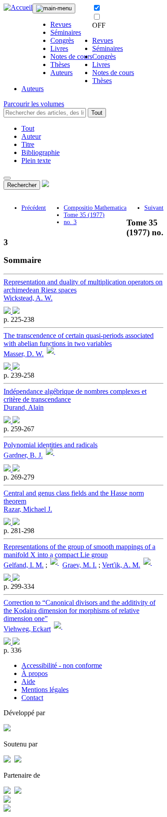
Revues (60, 24)
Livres (59, 48)
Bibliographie (40, 152)
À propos (34, 673)
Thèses (60, 64)
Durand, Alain (24, 407)
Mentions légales (45, 689)
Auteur (31, 136)
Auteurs (61, 72)
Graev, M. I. (79, 565)
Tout (96, 112)
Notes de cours (71, 56)
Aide (28, 681)
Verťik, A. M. (121, 565)
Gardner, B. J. (23, 455)
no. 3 (70, 222)
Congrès (62, 40)
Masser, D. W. (24, 354)
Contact (32, 697)
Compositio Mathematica (95, 207)
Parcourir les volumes (34, 104)
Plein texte (36, 160)
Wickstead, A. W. (28, 298)
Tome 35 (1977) (84, 215)
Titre (27, 144)
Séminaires (65, 32)
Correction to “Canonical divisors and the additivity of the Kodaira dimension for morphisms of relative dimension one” (79, 610)
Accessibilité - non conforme (61, 665)
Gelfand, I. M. (24, 565)
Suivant (153, 207)
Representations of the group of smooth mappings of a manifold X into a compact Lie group (79, 551)
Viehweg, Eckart (27, 629)
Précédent (33, 207)
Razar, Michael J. (28, 509)
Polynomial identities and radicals (51, 445)
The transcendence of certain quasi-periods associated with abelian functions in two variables (79, 339)
